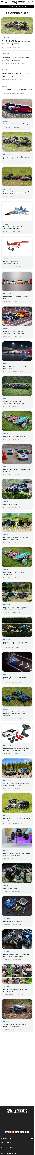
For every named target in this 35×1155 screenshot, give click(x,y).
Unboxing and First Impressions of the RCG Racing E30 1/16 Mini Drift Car (16, 749)
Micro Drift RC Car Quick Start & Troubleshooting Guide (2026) (14, 332)
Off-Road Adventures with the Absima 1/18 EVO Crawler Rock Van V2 (16, 784)
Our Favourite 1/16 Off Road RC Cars (17, 90)
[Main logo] (18, 2)
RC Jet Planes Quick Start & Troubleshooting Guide (12, 228)
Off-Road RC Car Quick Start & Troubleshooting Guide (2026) (13, 402)
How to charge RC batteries (12, 921)
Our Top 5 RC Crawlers (10, 888)
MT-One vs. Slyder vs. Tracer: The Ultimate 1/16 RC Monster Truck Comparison (14, 713)
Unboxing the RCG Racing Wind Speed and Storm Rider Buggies (16, 854)
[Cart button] (32, 3)
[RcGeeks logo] (17, 1111)
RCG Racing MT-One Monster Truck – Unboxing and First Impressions (16, 643)
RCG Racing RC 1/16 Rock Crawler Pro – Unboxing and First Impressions (16, 608)
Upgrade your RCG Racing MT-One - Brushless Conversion (15, 538)
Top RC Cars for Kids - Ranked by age (15, 124)
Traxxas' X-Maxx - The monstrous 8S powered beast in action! (15, 1025)
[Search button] (29, 3)
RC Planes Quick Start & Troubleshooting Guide (11, 262)
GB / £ (7, 2)
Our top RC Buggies (10, 504)
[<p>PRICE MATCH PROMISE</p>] (17, 6)
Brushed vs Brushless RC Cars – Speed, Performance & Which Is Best (16, 955)
